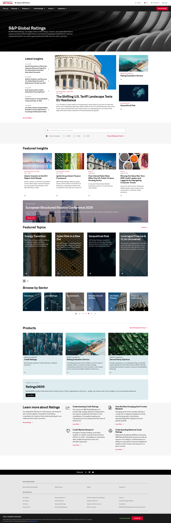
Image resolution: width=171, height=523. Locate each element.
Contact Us (156, 3)
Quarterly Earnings (60, 504)
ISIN (88, 136)
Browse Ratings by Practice (115, 136)
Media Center (59, 487)
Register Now (31, 218)
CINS (78, 136)
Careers (121, 497)
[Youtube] (93, 472)
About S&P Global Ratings (30, 487)
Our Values (26, 497)
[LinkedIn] (89, 472)
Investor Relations (60, 497)
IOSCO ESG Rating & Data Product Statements (132, 507)
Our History (26, 501)
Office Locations (91, 507)
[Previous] (24, 281)
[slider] (85, 304)
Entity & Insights (54, 136)
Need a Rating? (162, 8)
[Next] (27, 281)
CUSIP (68, 136)
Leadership (122, 504)
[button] (76, 313)
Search (139, 3)
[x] (85, 472)
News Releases (59, 501)
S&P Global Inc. (27, 492)
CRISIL (89, 487)
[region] (85, 518)
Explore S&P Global (23, 3)
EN (147, 3)
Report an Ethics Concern (94, 504)
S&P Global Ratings (29, 481)
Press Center (26, 507)
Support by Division (92, 501)
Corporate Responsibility (126, 501)
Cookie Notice (33, 521)
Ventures (25, 504)
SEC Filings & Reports (61, 507)
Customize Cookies (124, 518)
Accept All (137, 518)
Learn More (30, 395)
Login (165, 3)
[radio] (47, 136)
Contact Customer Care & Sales (96, 497)
